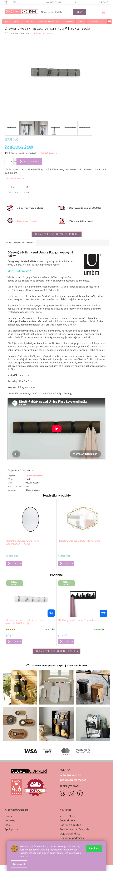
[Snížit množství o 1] (15, 163)
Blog (7, 825)
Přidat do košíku (31, 161)
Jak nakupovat (53, 2)
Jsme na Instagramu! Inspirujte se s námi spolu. (59, 665)
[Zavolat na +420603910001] (9, 2)
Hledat (80, 12)
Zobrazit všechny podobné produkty (56, 651)
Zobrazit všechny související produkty (56, 234)
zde (26, 856)
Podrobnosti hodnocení (41, 33)
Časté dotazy (67, 820)
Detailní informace (13, 178)
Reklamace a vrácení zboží (75, 829)
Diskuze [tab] (31, 242)
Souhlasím (94, 848)
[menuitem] (12, 21)
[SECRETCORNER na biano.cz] (16, 787)
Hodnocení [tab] (19, 242)
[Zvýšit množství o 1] (15, 159)
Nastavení (19, 863)
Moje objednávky (69, 833)
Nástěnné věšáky (34, 475)
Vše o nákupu (67, 816)
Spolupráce (11, 829)
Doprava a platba (70, 825)
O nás (8, 816)
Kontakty (10, 820)
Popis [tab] (8, 242)
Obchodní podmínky (71, 838)
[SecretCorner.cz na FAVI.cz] (35, 787)
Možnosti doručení (48, 153)
